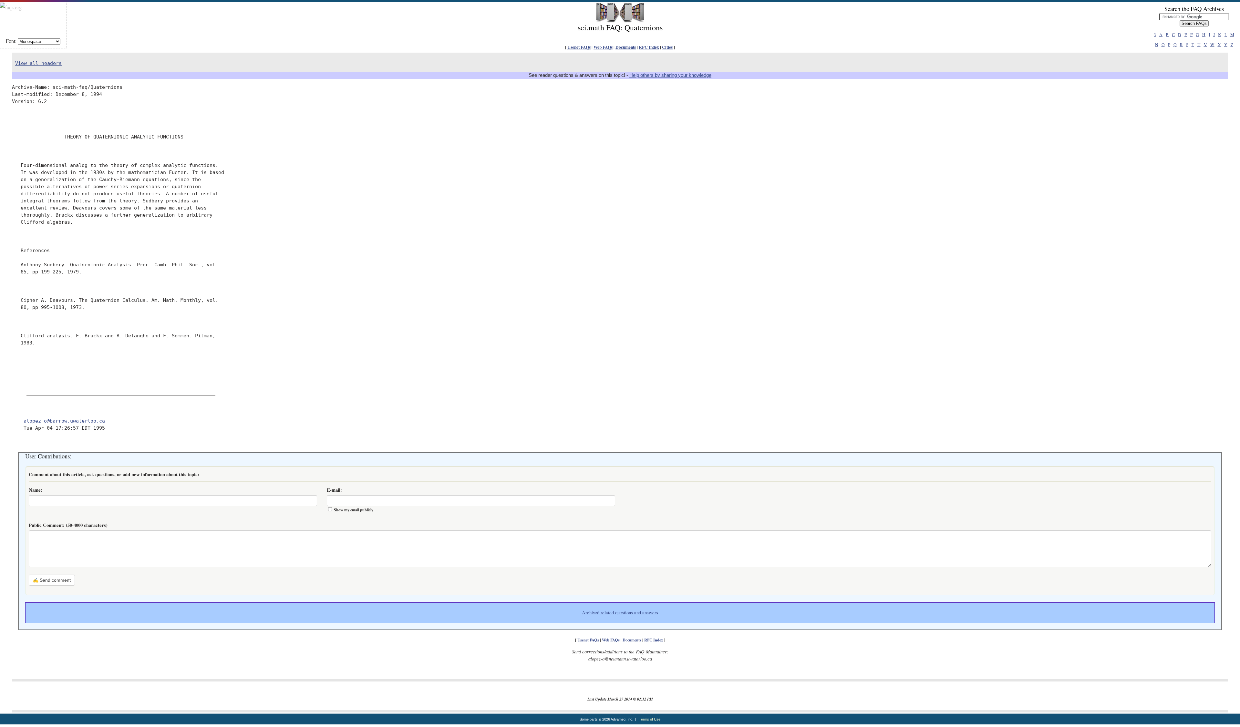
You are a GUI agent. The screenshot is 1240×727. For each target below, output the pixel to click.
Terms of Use (649, 719)
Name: (35, 489)
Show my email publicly (353, 510)
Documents (625, 47)
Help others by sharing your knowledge (670, 75)
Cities (667, 47)
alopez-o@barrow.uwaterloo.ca (64, 421)
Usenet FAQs (579, 47)
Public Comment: (68, 525)
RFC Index (649, 47)
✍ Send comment (52, 580)
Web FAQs (603, 47)
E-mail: (334, 489)
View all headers (38, 63)
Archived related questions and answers (620, 612)
